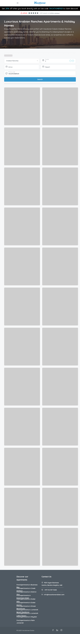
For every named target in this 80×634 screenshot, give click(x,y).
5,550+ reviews (55, 13)
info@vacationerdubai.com (54, 595)
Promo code (11, 72)
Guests (47, 59)
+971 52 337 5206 (50, 590)
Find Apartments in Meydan (27, 617)
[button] (21, 60)
